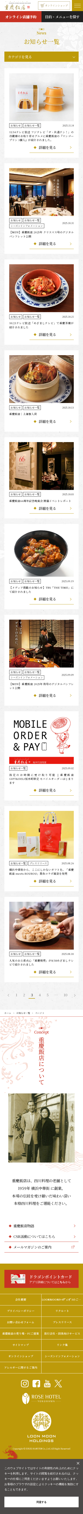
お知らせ (16, 125)
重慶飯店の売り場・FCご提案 (20, 1333)
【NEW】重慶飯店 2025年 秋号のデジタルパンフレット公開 (41, 686)
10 (65, 994)
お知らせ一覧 (32, 125)
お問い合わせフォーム (20, 1322)
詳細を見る (47, 147)
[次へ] (74, 995)
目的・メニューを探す (62, 16)
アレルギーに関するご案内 (20, 1367)
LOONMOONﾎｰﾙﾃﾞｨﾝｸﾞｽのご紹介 (62, 1299)
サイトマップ (20, 1345)
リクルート (62, 1311)
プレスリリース (38, 863)
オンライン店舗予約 (20, 16)
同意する (41, 1502)
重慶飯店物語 (23, 1225)
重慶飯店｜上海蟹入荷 (23, 414)
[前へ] (9, 995)
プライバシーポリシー (21, 1311)
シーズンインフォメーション (27, 226)
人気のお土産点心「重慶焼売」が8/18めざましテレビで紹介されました (41, 962)
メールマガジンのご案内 (32, 1246)
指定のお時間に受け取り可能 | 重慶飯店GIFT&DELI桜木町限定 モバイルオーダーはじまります (41, 779)
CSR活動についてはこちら (34, 1236)
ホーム (7, 1013)
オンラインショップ (56, 5)
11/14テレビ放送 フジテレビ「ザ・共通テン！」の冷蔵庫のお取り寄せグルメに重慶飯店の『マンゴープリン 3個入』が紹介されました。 (41, 136)
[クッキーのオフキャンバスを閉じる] (78, 1463)
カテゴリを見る (20, 56)
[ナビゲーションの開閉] (77, 5)
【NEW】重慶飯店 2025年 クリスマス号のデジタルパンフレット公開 (41, 234)
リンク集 (62, 1345)
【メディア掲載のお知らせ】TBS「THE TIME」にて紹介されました (41, 589)
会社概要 (20, 1299)
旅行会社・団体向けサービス (62, 1333)
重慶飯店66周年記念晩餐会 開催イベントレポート (40, 501)
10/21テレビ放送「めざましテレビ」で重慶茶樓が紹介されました (41, 325)
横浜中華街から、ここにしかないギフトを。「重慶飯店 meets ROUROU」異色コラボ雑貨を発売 (41, 871)
